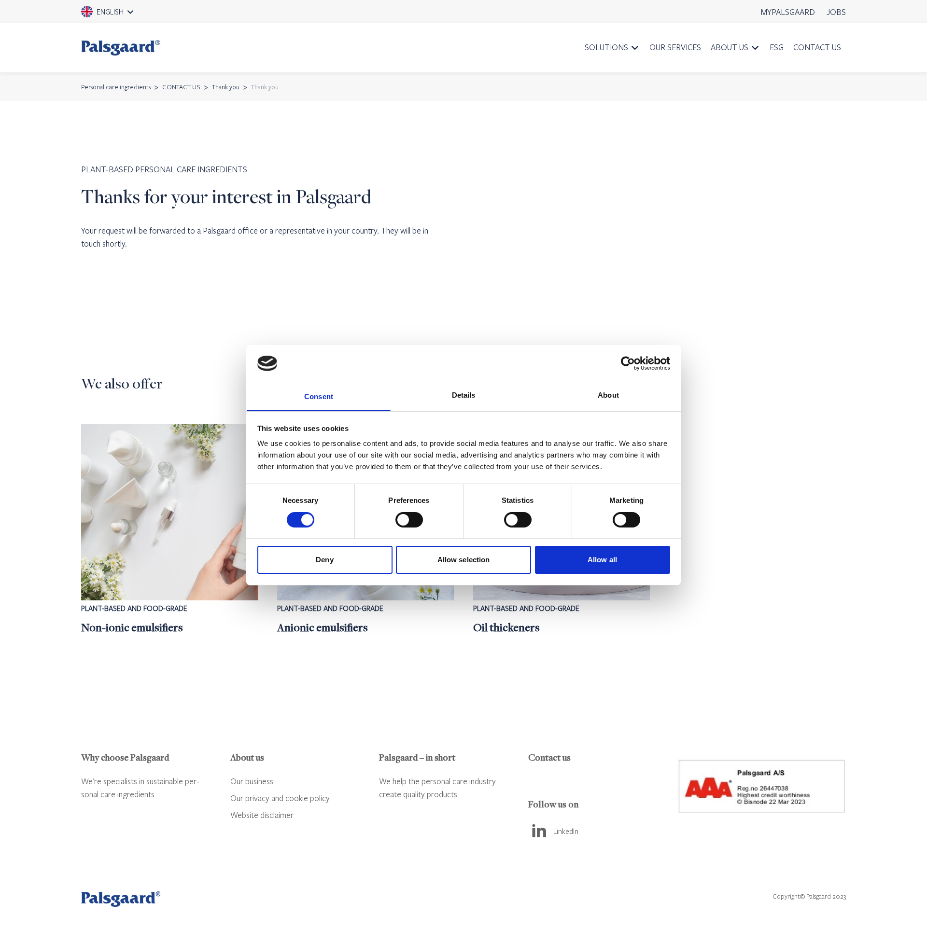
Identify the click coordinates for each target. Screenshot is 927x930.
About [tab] (608, 395)
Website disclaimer (262, 814)
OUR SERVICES (675, 47)
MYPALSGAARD (788, 11)
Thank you (225, 87)
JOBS (836, 11)
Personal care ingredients (116, 87)
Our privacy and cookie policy (280, 798)
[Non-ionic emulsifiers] (169, 529)
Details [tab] (464, 395)
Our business (251, 781)
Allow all (602, 559)
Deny (324, 559)
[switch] (409, 519)
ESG (777, 47)
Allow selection (463, 559)
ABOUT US (729, 47)
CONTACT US (817, 47)
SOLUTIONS (606, 47)
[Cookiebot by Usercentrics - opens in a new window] (628, 363)
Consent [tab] (318, 396)
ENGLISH (121, 15)
